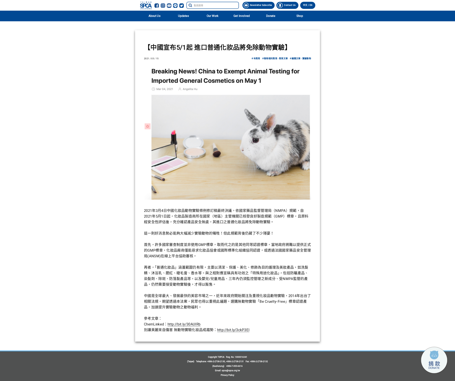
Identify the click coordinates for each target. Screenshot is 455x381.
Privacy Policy (227, 375)
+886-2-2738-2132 (259, 361)
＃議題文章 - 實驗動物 (300, 58)
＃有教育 (255, 58)
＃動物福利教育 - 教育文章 (275, 58)
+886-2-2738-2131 (235, 361)
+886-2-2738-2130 (216, 361)
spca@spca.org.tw (231, 370)
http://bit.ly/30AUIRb (184, 324)
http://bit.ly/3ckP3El (233, 330)
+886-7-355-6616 (234, 366)
